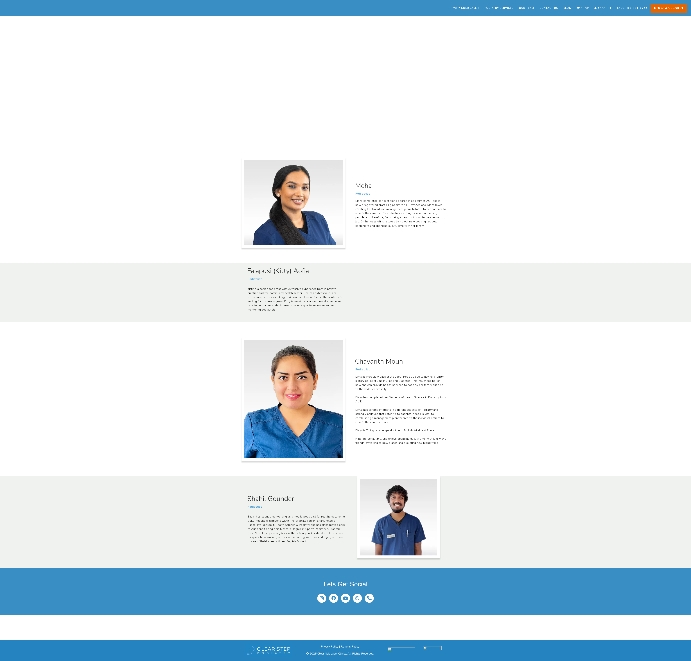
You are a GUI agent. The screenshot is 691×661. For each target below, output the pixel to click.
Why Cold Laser (466, 8)
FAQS (621, 8)
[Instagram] (321, 598)
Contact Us (548, 8)
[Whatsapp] (357, 598)
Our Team (526, 8)
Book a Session (668, 8)
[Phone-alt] (369, 598)
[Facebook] (333, 598)
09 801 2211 (637, 8)
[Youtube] (345, 598)
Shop (585, 8)
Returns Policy (350, 647)
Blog (567, 8)
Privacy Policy (329, 647)
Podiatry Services (498, 8)
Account (605, 8)
